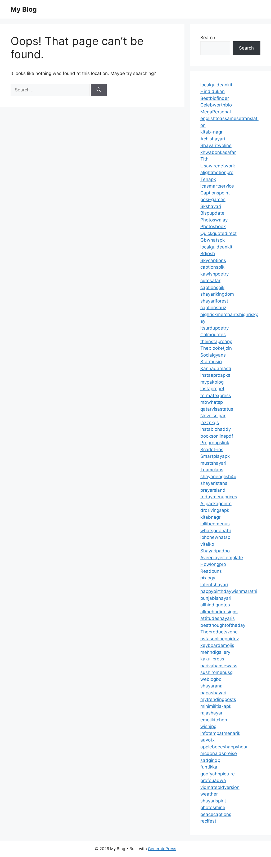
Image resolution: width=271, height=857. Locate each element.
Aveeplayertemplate (221, 557)
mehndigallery (215, 652)
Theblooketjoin (216, 348)
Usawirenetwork (217, 165)
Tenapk (208, 179)
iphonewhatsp (215, 537)
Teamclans (211, 469)
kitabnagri (211, 517)
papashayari (213, 692)
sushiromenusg (216, 672)
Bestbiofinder (214, 98)
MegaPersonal (215, 111)
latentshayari (214, 584)
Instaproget (212, 388)
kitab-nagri (212, 132)
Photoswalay (214, 220)
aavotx (207, 740)
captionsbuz (213, 307)
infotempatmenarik (220, 733)
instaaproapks (215, 375)
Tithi (205, 159)
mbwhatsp (211, 402)
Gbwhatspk (212, 240)
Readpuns (211, 571)
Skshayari (210, 206)
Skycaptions (213, 260)
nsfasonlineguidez (219, 638)
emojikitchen (213, 719)
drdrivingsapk (214, 510)
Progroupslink (214, 442)
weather (209, 794)
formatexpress (215, 395)
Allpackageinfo (216, 503)
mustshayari (213, 463)
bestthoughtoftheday (222, 625)
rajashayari (212, 713)
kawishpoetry (214, 274)
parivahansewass (218, 665)
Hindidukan (212, 91)
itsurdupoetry (214, 328)
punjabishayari (215, 598)
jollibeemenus (215, 523)
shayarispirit (213, 800)
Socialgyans (213, 355)
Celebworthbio (216, 105)
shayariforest (214, 301)
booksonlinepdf (216, 436)
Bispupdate (212, 213)
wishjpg (208, 726)
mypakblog (212, 382)
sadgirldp (210, 760)
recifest (208, 821)
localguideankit (216, 84)
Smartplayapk (215, 456)
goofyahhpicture (217, 773)
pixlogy (207, 577)
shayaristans (213, 483)
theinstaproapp (216, 341)
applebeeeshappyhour (224, 746)
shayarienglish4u (218, 476)
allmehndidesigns (219, 611)
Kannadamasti (215, 368)
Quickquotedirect (218, 233)
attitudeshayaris (217, 618)
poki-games (212, 199)
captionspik (212, 267)
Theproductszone (219, 631)
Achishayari (212, 138)
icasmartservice (217, 186)
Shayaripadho (215, 550)
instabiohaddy (215, 429)
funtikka (208, 767)
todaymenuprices (218, 496)
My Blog (24, 9)
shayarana (211, 686)
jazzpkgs (209, 422)
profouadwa (213, 780)
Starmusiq (211, 361)
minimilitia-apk (215, 706)
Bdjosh (207, 253)
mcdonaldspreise (218, 753)
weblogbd (211, 679)
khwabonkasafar (218, 152)
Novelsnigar (212, 415)
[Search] (99, 90)
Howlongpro (213, 564)
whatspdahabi (215, 530)
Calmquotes (213, 334)
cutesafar (210, 280)
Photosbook (213, 226)
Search (207, 37)
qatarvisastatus (216, 409)
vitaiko (207, 544)
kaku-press (212, 658)
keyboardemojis (217, 645)
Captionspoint (215, 193)
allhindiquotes (215, 604)
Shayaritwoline (216, 145)
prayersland (212, 490)
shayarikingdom (217, 294)
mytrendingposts (218, 699)
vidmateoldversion (220, 787)
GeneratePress (162, 848)
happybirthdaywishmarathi (228, 591)
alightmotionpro (216, 172)
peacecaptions (215, 814)
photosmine (212, 807)
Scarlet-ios (211, 449)
